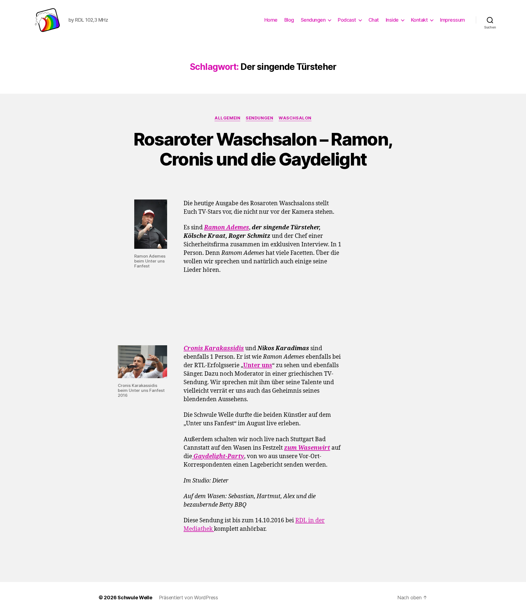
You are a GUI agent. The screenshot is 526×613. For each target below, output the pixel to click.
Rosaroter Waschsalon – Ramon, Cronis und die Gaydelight (263, 149)
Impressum (452, 20)
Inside (392, 20)
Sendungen (313, 20)
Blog (289, 20)
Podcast (347, 20)
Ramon (214, 227)
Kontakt (419, 20)
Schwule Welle (135, 597)
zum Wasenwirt (307, 448)
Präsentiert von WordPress (188, 597)
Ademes (237, 227)
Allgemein (227, 118)
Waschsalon (295, 118)
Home (271, 20)
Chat (373, 20)
